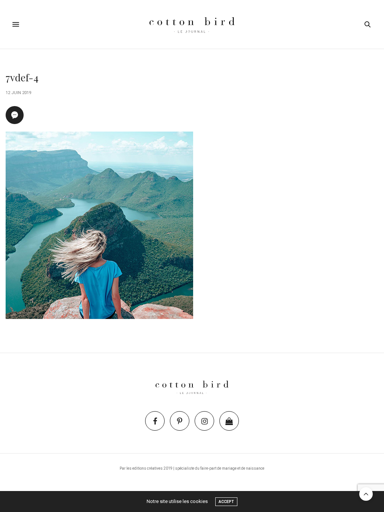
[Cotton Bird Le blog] (192, 24)
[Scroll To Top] (366, 494)
